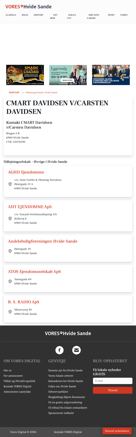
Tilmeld (113, 390)
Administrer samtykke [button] (17, 391)
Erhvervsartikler (58, 391)
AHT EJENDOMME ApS (30, 207)
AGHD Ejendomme (26, 172)
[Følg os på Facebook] (59, 350)
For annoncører (13, 376)
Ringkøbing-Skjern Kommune (66, 397)
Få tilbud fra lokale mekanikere (67, 407)
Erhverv (38, 15)
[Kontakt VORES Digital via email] (76, 350)
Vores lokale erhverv (60, 376)
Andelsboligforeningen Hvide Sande (42, 241)
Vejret (124, 15)
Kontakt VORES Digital (17, 386)
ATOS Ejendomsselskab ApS (34, 271)
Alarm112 (10, 15)
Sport (111, 15)
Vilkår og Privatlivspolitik (19, 381)
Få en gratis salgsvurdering (65, 402)
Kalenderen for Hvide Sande (65, 381)
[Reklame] (25, 75)
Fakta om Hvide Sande (62, 386)
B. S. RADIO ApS (23, 302)
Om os (8, 370)
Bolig (25, 15)
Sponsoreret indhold (61, 413)
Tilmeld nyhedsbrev (117, 431)
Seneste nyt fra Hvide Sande (65, 370)
